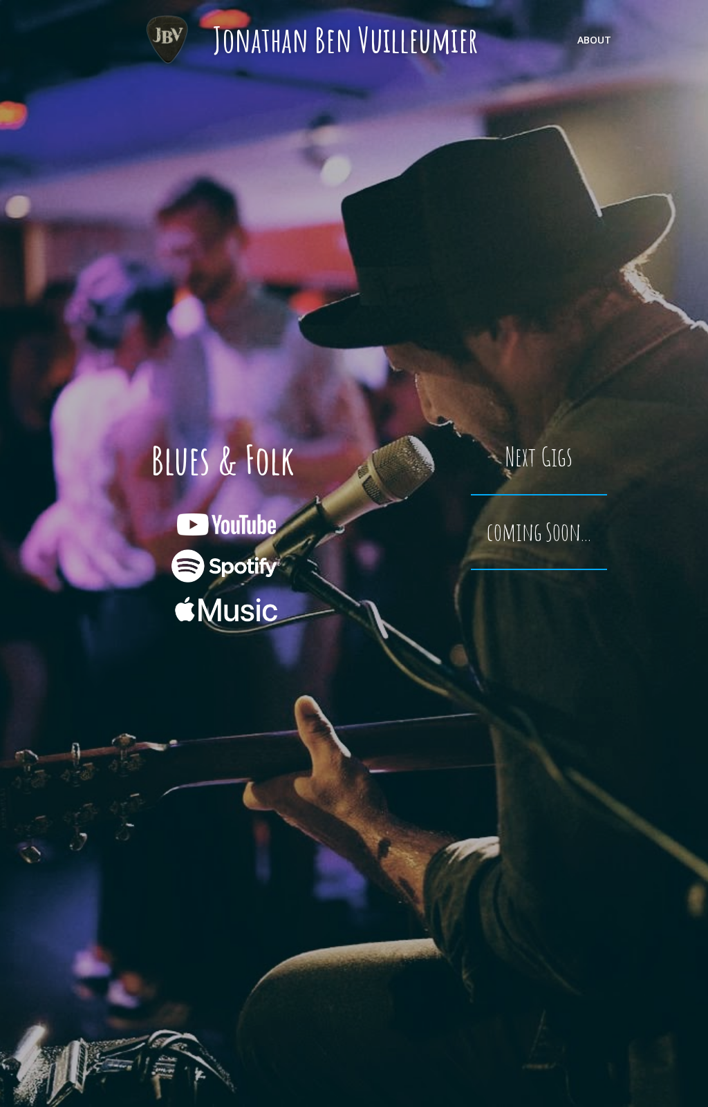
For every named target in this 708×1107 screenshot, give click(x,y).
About (594, 39)
